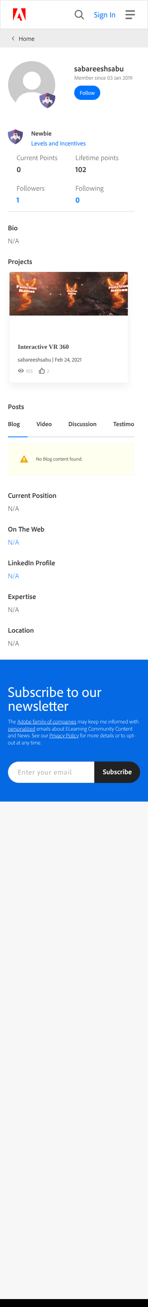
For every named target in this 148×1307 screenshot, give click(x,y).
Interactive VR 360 (43, 347)
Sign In (105, 14)
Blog (14, 424)
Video (44, 424)
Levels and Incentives (58, 143)
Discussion (82, 424)
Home (27, 38)
